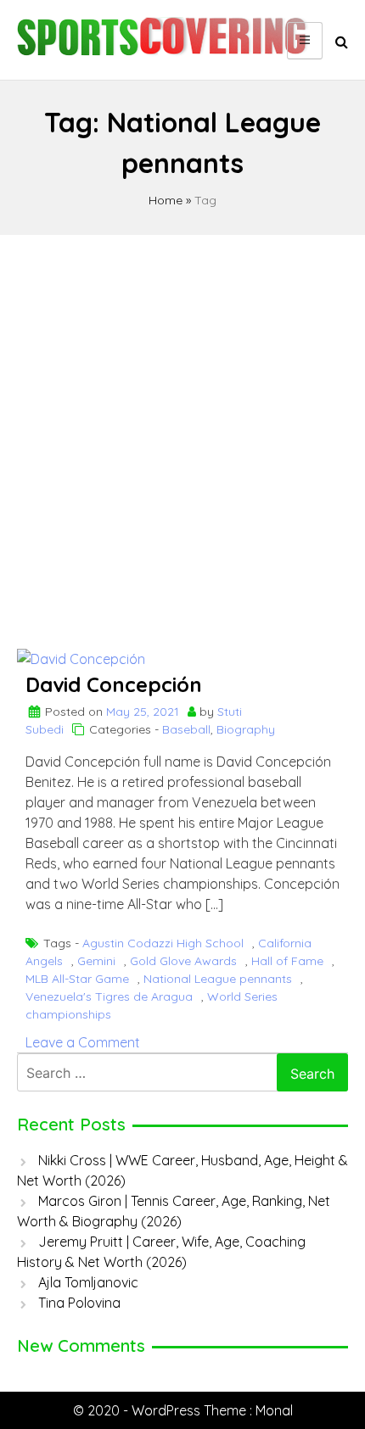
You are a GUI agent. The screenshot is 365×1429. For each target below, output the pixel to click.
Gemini (96, 960)
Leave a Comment (82, 1042)
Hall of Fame (287, 960)
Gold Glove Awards (183, 960)
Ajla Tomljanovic (88, 1282)
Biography (245, 729)
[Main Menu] (305, 40)
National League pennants (217, 978)
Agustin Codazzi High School (163, 943)
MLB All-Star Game (77, 978)
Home (165, 200)
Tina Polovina (79, 1302)
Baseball (186, 729)
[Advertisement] (182, 434)
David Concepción (113, 684)
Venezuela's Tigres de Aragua (109, 996)
